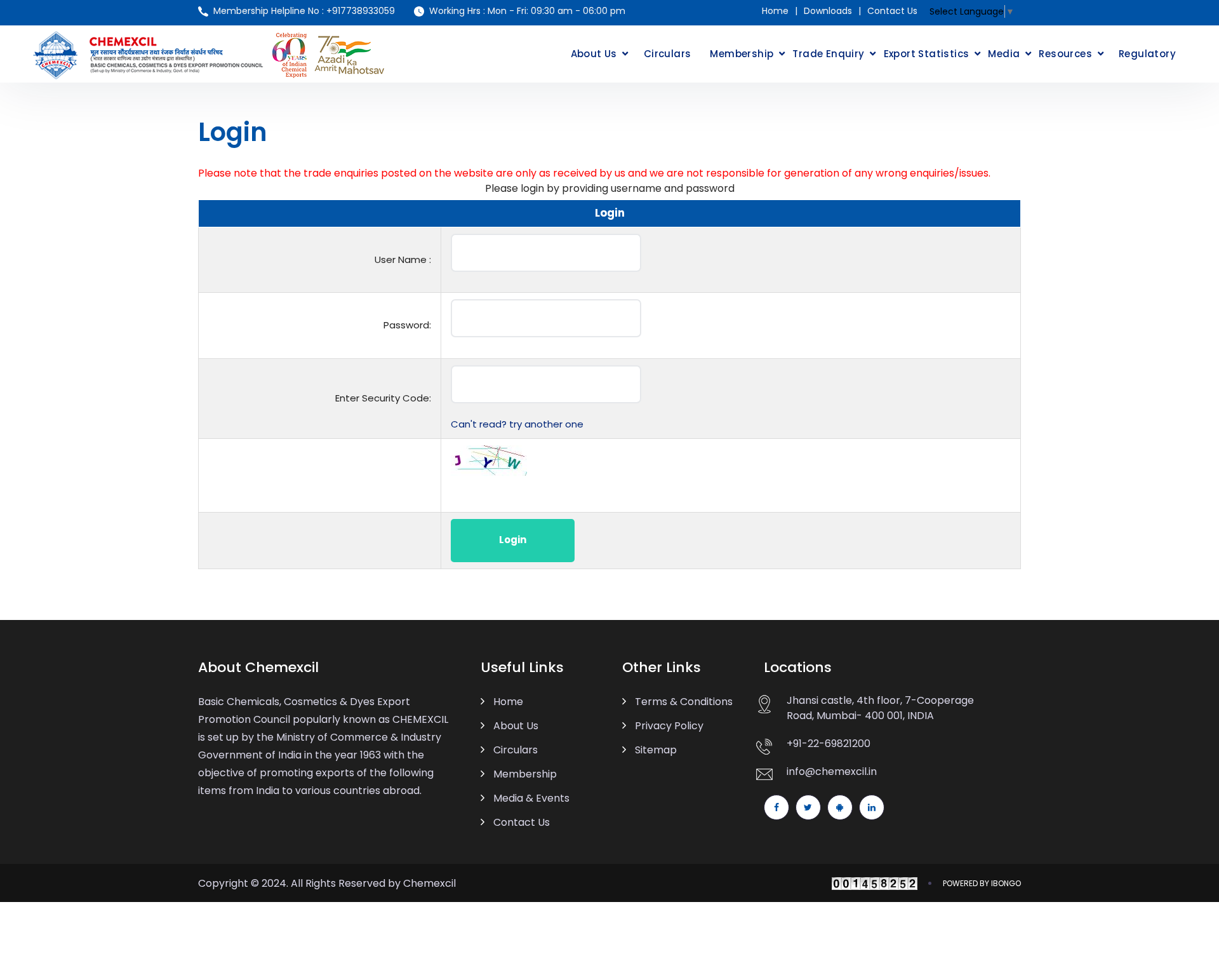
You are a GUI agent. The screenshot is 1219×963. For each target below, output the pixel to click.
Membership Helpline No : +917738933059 (304, 10)
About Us (594, 53)
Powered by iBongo (982, 883)
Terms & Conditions (684, 701)
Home (775, 10)
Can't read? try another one (517, 424)
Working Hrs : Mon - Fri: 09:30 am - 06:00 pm (527, 10)
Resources (1065, 53)
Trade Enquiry (828, 53)
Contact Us (892, 10)
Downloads (828, 10)
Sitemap (656, 750)
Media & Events (531, 798)
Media (1004, 53)
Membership (741, 53)
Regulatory (1147, 53)
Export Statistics (926, 53)
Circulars (667, 53)
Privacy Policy (669, 725)
